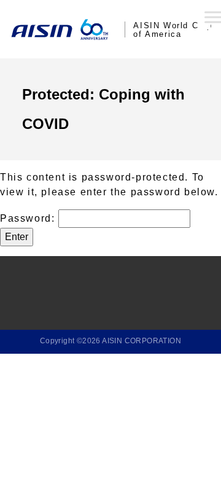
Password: (29, 218)
